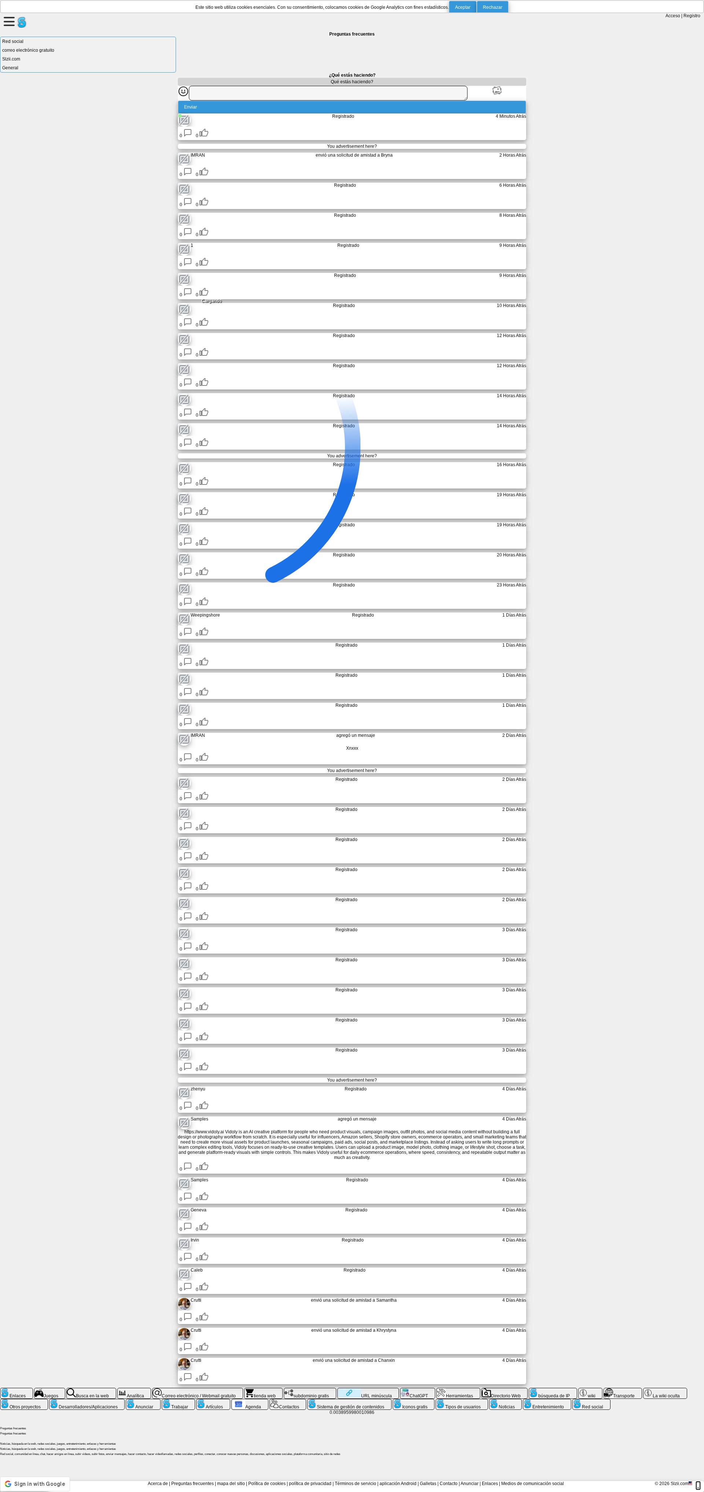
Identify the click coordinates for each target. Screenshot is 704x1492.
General (10, 67)
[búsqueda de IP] (553, 1390)
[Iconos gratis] (414, 1401)
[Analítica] (134, 1390)
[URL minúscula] (368, 1390)
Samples (199, 1119)
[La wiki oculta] (665, 1390)
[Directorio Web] (504, 1390)
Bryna (387, 155)
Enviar (190, 107)
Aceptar (462, 7)
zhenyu (198, 1088)
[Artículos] (213, 1401)
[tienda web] (263, 1390)
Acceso (673, 15)
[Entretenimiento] (547, 1401)
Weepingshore (205, 615)
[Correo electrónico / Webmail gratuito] (197, 1390)
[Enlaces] (16, 1390)
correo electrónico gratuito (28, 50)
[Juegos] (50, 1390)
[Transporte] (623, 1390)
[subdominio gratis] (310, 1390)
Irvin (195, 1240)
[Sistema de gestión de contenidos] (349, 1401)
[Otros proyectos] (24, 1401)
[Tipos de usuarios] (462, 1401)
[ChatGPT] (417, 1390)
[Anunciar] (143, 1401)
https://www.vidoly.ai (204, 1131)
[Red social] (591, 1401)
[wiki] (590, 1390)
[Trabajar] (178, 1401)
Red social (12, 41)
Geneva (198, 1210)
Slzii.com (11, 59)
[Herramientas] (458, 1390)
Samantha (386, 1300)
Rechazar (492, 7)
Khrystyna (386, 1330)
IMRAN (198, 155)
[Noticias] (505, 1401)
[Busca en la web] (91, 1390)
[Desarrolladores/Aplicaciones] (87, 1401)
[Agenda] (249, 1401)
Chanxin (386, 1360)
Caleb (197, 1270)
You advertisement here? (352, 146)
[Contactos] (288, 1401)
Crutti (196, 1300)
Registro (691, 15)
